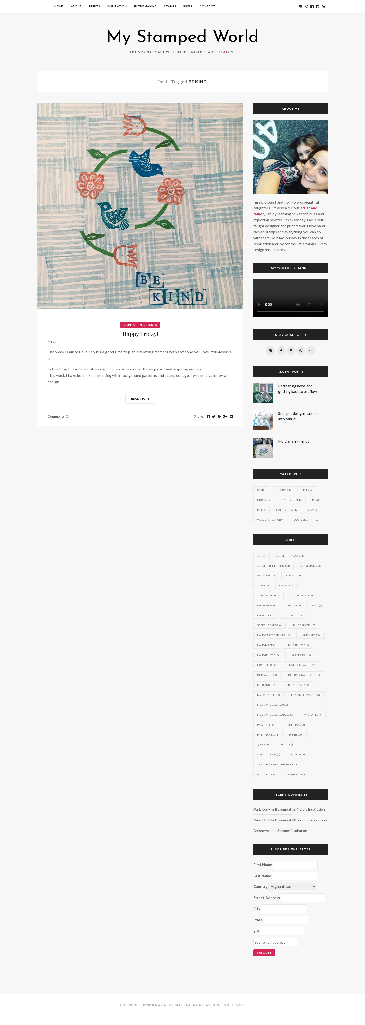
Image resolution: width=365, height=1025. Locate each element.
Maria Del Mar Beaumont (272, 809)
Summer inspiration (312, 820)
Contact (207, 6)
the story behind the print (277, 764)
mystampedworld (306, 694)
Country (260, 886)
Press (187, 6)
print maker (296, 724)
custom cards (268, 595)
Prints (94, 6)
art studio (266, 575)
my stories (313, 714)
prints (296, 734)
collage (286, 585)
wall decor (266, 774)
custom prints (301, 595)
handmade (310, 635)
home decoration (301, 664)
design (294, 605)
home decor (267, 664)
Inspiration (117, 6)
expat (316, 605)
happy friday (300, 655)
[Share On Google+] (225, 417)
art (261, 555)
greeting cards (269, 625)
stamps (298, 754)
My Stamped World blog (275, 714)
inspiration (267, 674)
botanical (293, 575)
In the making (145, 6)
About (76, 6)
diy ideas (307, 489)
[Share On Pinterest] (219, 417)
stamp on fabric (286, 509)
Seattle (288, 744)
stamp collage (268, 754)
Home (59, 6)
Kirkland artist (298, 684)
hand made (266, 645)
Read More (140, 398)
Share (199, 416)
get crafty (293, 615)
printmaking (268, 734)
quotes (263, 744)
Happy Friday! (140, 334)
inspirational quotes (304, 674)
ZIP (256, 931)
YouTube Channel (306, 519)
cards (263, 585)
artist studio (310, 565)
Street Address (266, 897)
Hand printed (298, 645)
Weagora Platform (270, 519)
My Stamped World (182, 37)
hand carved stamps (273, 635)
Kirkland (266, 684)
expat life (265, 615)
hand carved (303, 625)
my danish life (269, 694)
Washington (297, 774)
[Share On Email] (231, 417)
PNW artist (266, 724)
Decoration (283, 489)
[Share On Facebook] (208, 417)
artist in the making (273, 565)
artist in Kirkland (290, 555)
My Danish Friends (293, 441)
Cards (261, 489)
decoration (266, 605)
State (258, 920)
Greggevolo (262, 830)
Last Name (262, 876)
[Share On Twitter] (214, 417)
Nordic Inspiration (311, 809)
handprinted (268, 655)
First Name (262, 864)
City (256, 908)
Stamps (170, 6)
